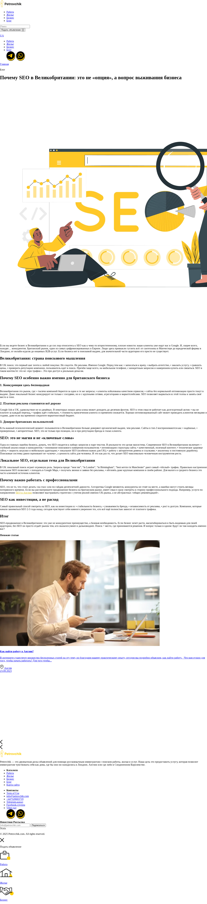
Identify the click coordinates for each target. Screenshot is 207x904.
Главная (4, 64)
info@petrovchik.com (17, 796)
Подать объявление (11, 30)
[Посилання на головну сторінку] (11, 756)
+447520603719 (14, 799)
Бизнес (10, 17)
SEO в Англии (24, 492)
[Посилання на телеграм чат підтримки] (10, 55)
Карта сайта (13, 784)
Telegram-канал (14, 802)
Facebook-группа (15, 805)
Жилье (10, 14)
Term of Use (12, 793)
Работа (10, 12)
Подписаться (38, 825)
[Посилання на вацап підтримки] (20, 55)
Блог (9, 20)
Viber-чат (11, 807)
